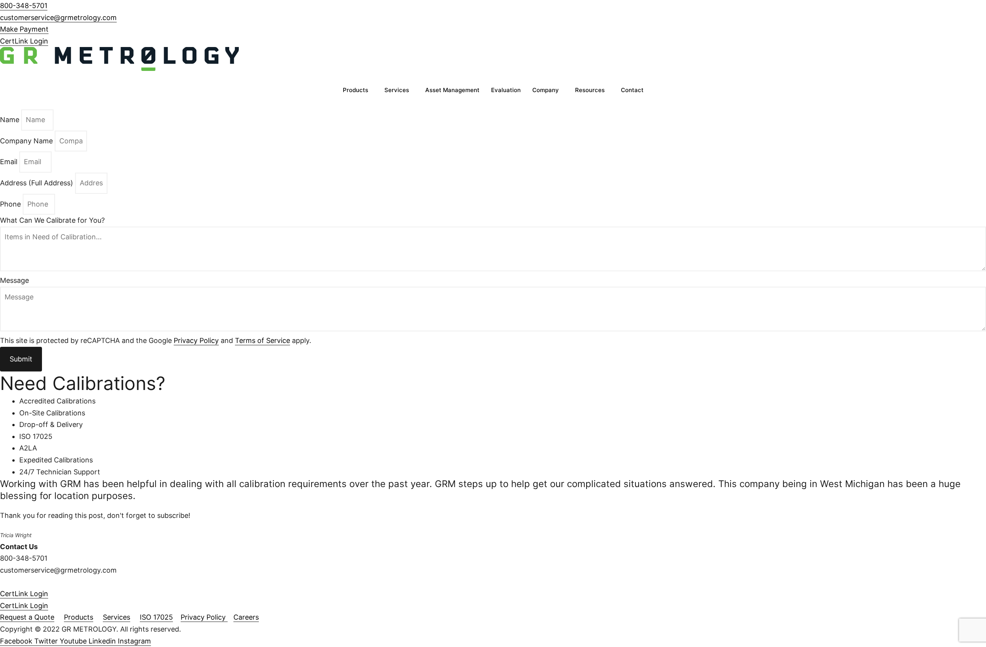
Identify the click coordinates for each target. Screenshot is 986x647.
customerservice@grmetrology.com (58, 17)
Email (9, 162)
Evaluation (506, 90)
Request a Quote (27, 617)
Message (14, 280)
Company (545, 90)
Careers (246, 617)
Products (355, 90)
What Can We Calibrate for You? (52, 220)
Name (10, 120)
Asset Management (452, 90)
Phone (11, 204)
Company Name (27, 141)
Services (396, 90)
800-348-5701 (23, 6)
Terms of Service (262, 340)
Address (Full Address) (37, 183)
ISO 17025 (156, 617)
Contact (632, 90)
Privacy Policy (196, 340)
